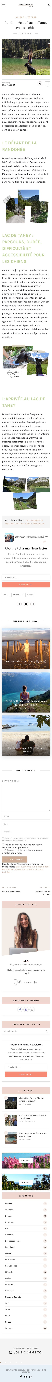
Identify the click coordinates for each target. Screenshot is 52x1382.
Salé (7, 1303)
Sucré (7, 1315)
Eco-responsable (12, 1241)
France (8, 1253)
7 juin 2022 (26, 33)
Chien (6, 595)
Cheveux (9, 1234)
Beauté (8, 1216)
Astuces (8, 1203)
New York (9, 1291)
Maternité (9, 1284)
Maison (8, 1278)
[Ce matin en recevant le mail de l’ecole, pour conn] (5, 1362)
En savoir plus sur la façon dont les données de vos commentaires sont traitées (25, 869)
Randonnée (18, 595)
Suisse (19, 17)
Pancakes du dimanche (11, 891)
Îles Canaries (11, 1266)
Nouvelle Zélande (13, 1297)
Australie (9, 1210)
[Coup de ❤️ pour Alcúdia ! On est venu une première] (0, 1362)
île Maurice (10, 1259)
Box (7, 1228)
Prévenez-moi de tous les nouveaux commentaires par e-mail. (22, 846)
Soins (7, 1309)
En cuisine (9, 1247)
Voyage (32, 17)
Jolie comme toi (28, 1352)
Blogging (9, 1222)
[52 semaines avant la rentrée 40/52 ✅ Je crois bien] (10, 1362)
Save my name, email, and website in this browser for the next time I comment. (25, 839)
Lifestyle (9, 1272)
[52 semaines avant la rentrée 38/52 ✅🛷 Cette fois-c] (21, 1362)
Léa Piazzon (9, 85)
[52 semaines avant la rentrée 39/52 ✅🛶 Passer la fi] (16, 1362)
